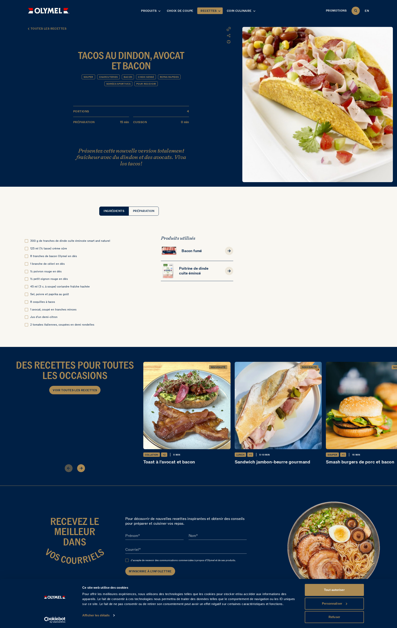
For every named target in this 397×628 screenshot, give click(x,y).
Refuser (334, 617)
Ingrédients (114, 211)
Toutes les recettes (48, 28)
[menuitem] (206, 36)
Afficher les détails (96, 615)
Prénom (131, 536)
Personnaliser (332, 603)
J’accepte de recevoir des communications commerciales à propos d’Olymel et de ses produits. (183, 560)
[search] (356, 11)
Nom (192, 536)
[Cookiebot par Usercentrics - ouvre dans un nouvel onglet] (55, 620)
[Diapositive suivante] (81, 468)
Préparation (143, 211)
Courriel (132, 550)
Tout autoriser (334, 590)
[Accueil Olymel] (48, 10)
